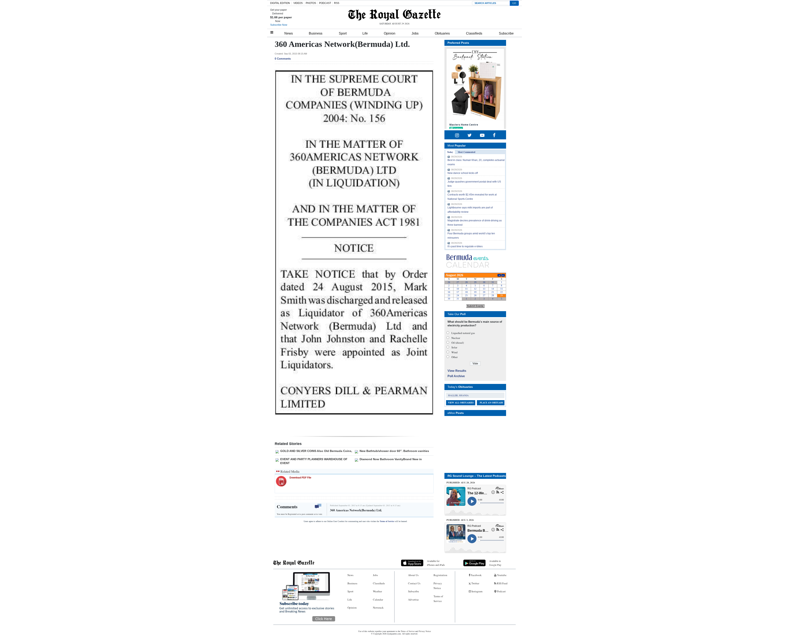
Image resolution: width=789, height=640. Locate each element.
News (288, 33)
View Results (457, 370)
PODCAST (325, 3)
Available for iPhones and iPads (436, 562)
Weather (377, 591)
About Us (413, 575)
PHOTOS (311, 3)
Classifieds (474, 33)
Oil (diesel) (457, 342)
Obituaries (442, 33)
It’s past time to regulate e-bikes (465, 246)
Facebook (476, 575)
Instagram (476, 591)
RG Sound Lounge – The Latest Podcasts (477, 475)
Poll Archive (456, 376)
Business (315, 33)
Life (365, 33)
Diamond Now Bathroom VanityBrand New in (391, 459)
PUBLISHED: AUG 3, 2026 (460, 520)
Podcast (501, 591)
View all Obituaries (461, 402)
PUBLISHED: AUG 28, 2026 (460, 482)
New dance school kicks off (463, 173)
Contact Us (414, 583)
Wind (454, 352)
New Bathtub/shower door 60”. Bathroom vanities (394, 451)
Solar (454, 347)
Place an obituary (491, 402)
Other (454, 357)
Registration (440, 575)
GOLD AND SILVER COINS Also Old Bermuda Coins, (316, 451)
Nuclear (455, 338)
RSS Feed (502, 583)
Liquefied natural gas (463, 333)
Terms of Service (387, 521)
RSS (336, 3)
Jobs (415, 33)
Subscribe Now (278, 24)
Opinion (389, 33)
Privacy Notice (438, 585)
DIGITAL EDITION (280, 3)
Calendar (378, 599)
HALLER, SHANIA (458, 395)
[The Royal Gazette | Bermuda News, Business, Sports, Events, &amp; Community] (394, 15)
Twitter (475, 583)
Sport (343, 33)
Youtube (501, 575)
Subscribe (506, 33)
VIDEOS (298, 3)
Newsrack (378, 607)
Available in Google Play (495, 562)
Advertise (413, 599)
